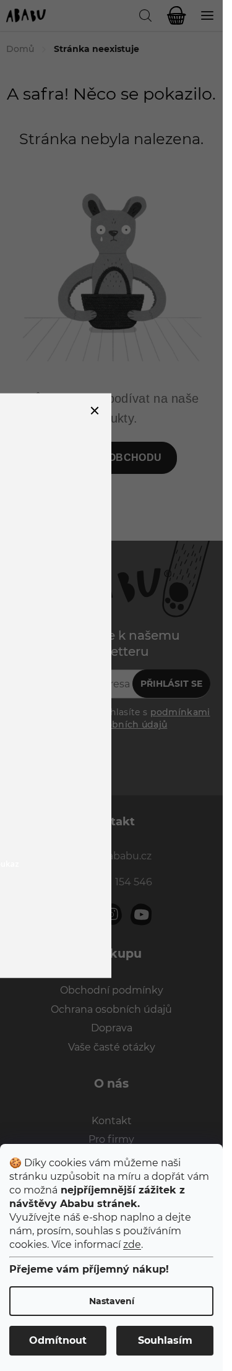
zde (132, 1244)
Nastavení (111, 1301)
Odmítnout (58, 1340)
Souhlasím (165, 1340)
